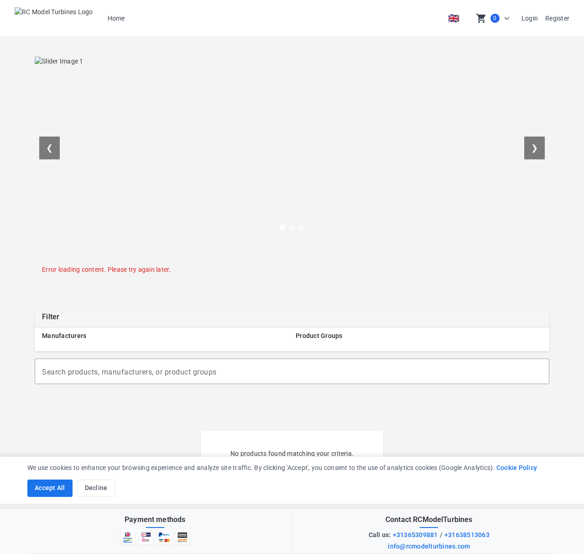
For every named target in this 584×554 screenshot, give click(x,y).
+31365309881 (415, 534)
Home (116, 18)
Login (529, 18)
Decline (96, 488)
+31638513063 (467, 534)
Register (557, 18)
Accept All (50, 488)
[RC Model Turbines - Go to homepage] (54, 18)
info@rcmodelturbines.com (429, 546)
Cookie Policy (516, 468)
